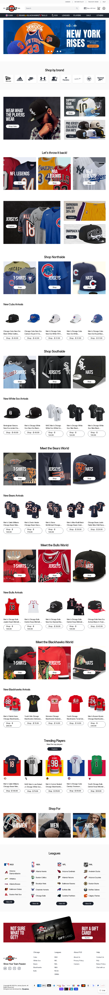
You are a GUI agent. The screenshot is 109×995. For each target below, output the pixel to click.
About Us (77, 957)
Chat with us (100, 967)
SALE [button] (88, 15)
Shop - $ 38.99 (54, 626)
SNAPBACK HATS (74, 231)
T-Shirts (19, 278)
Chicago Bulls (41, 896)
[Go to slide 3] (54, 51)
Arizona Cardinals (68, 871)
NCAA (56, 971)
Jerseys (54, 278)
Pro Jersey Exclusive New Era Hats (74, 126)
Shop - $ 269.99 (9, 724)
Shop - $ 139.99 (94, 433)
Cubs (10, 15)
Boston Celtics (41, 877)
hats (89, 469)
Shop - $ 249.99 (94, 724)
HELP (104, 2)
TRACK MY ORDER (93, 2)
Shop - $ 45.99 (97, 626)
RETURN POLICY (79, 2)
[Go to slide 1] (48, 51)
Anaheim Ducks (94, 871)
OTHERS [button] (100, 15)
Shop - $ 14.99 (54, 723)
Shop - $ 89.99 (96, 791)
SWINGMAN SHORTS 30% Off (72, 207)
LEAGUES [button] (66, 15)
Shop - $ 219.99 (54, 791)
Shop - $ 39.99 (75, 529)
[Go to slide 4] (57, 51)
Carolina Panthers (68, 896)
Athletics (12, 879)
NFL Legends (19, 173)
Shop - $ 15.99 (33, 723)
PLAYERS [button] (77, 15)
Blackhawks (32, 15)
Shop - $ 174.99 (30, 530)
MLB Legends (89, 173)
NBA (55, 967)
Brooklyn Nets (41, 883)
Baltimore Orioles (15, 889)
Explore (54, 749)
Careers (76, 964)
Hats (89, 278)
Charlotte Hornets (42, 890)
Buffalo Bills (66, 890)
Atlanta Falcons (68, 877)
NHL (55, 964)
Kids (89, 825)
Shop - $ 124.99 (51, 433)
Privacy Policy (79, 960)
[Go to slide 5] (60, 51)
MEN (54, 825)
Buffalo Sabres (94, 890)
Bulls (44, 15)
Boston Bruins (94, 883)
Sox (56, 15)
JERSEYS (12, 219)
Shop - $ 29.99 (97, 529)
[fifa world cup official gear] (54, 37)
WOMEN (19, 825)
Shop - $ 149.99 (9, 530)
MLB (55, 957)
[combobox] (52, 8)
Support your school (71, 103)
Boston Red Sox (15, 894)
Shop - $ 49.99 (12, 338)
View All (9, 902)
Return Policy (101, 964)
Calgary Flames (94, 896)
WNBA (56, 974)
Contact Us (100, 957)
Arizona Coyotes (95, 877)
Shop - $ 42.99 (33, 338)
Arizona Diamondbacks (14, 872)
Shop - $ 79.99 (32, 791)
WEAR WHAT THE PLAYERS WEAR (15, 115)
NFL (55, 960)
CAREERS (67, 2)
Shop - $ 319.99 (75, 791)
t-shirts (19, 566)
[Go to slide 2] (51, 51)
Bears (22, 15)
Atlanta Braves (14, 884)
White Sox (37, 960)
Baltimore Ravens (68, 883)
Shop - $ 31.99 (54, 338)
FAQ (97, 960)
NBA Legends (54, 173)
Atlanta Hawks (41, 871)
